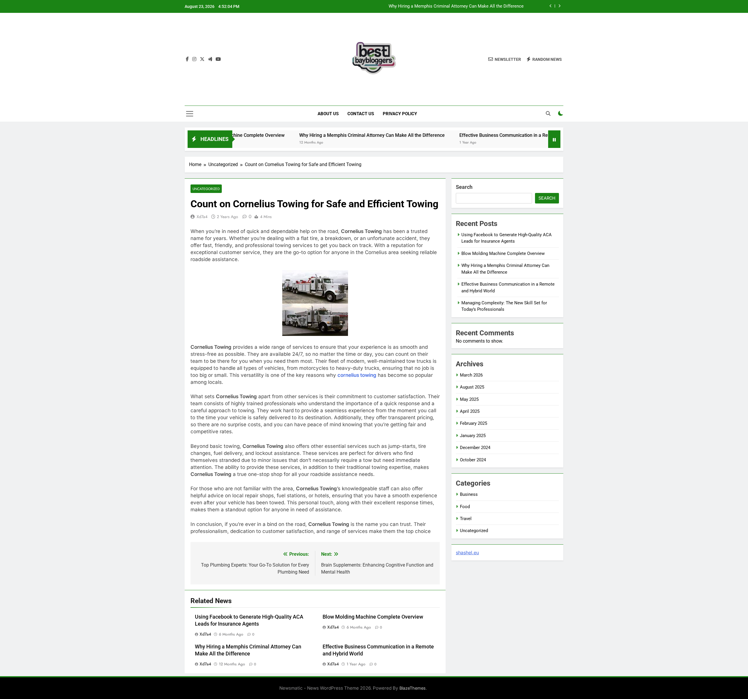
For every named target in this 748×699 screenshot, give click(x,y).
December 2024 (475, 447)
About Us (328, 113)
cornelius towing (356, 375)
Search (464, 187)
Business (469, 494)
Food (465, 506)
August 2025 (472, 387)
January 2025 (473, 435)
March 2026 (471, 375)
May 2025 (469, 399)
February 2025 (473, 423)
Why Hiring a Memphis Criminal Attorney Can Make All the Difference (456, 6)
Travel (466, 518)
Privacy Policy (400, 113)
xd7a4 (202, 217)
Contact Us (360, 113)
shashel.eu (467, 552)
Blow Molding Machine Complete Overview (373, 617)
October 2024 (473, 459)
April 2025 (469, 411)
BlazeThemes (412, 688)
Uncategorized (206, 188)
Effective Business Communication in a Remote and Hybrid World (502, 135)
